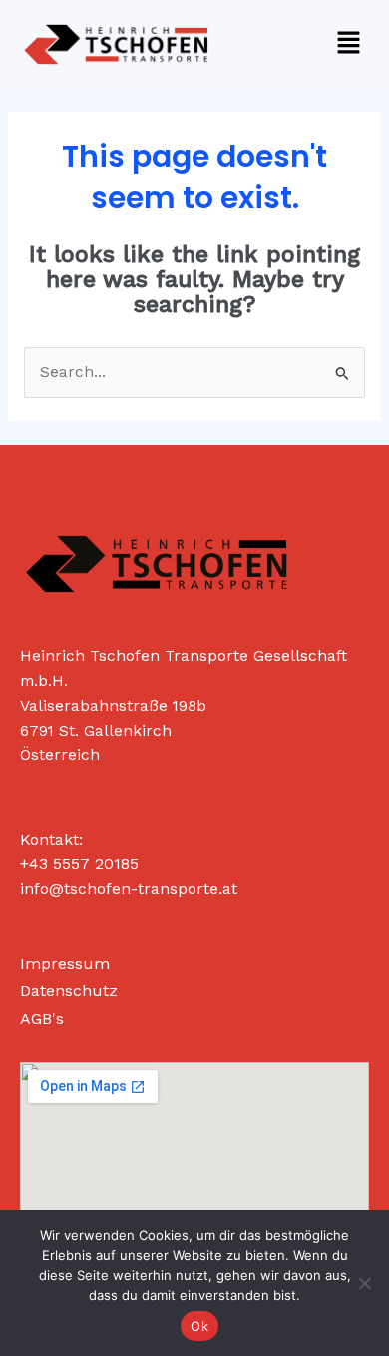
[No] (364, 1283)
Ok (199, 1326)
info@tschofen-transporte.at (128, 889)
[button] (349, 44)
